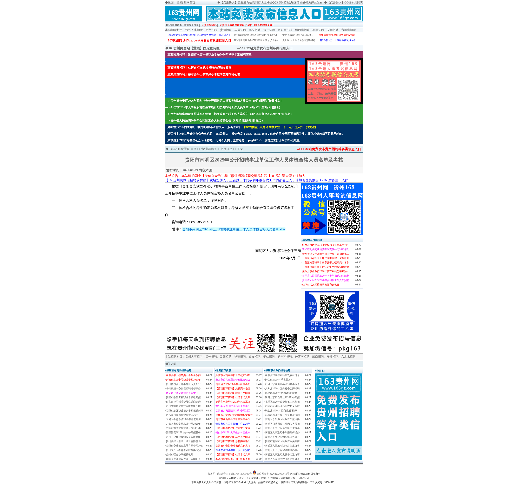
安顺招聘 (332, 30)
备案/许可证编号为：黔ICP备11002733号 (230, 473)
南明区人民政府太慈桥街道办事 (282, 454)
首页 (193, 149)
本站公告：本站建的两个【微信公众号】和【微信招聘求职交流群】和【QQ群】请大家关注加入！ (237, 176)
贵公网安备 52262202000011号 (273, 473)
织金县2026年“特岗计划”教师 (281, 410)
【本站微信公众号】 (345, 40)
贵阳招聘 (226, 30)
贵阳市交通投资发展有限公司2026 (184, 445)
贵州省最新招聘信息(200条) (297, 34)
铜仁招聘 (269, 30)
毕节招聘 (240, 30)
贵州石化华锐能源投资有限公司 (183, 437)
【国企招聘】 (326, 40)
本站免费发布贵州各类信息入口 (269, 48)
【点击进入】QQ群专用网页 (345, 2)
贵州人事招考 (194, 30)
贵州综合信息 (191, 25)
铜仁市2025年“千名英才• (278, 379)
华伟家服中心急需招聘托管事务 (183, 388)
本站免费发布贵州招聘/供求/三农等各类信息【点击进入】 (199, 34)
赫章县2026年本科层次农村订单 (282, 375)
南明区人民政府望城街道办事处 (282, 450)
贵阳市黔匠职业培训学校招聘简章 (184, 410)
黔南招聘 (318, 30)
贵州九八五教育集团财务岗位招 (183, 450)
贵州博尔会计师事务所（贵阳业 (183, 384)
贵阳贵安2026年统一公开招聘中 (183, 432)
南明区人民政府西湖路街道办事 (282, 445)
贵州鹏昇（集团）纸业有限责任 (183, 441)
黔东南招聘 (285, 30)
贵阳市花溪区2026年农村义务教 (282, 406)
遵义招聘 (254, 30)
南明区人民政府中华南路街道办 (282, 432)
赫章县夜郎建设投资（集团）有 (183, 458)
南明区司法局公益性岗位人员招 (282, 423)
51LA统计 (304, 478)
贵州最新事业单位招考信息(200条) (337, 34)
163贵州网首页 (174, 25)
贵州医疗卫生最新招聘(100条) (298, 40)
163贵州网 (183, 12)
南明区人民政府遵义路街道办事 (282, 428)
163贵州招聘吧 (208, 25)
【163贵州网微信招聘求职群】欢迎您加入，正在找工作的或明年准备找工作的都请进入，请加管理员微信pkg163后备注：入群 (256, 180)
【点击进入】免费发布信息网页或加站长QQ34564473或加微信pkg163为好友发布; (271, 2)
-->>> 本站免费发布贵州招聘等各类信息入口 (329, 149)
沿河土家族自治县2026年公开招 (282, 397)
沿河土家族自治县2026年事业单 (282, 384)
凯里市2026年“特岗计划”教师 (281, 392)
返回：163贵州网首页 (181, 2)
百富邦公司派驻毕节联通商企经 (183, 401)
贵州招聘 (211, 30)
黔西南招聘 (302, 30)
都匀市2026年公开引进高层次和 (282, 414)
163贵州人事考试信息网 (231, 25)
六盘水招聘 (348, 30)
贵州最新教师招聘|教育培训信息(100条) (255, 34)
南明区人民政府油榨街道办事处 (282, 437)
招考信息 (226, 149)
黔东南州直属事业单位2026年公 (183, 414)
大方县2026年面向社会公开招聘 (282, 388)
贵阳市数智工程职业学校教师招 (183, 397)
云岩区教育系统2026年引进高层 (183, 419)
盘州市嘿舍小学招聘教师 (179, 454)
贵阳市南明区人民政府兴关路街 (282, 441)
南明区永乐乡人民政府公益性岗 (282, 419)
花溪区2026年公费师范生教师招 (282, 401)
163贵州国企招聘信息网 (259, 25)
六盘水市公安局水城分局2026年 (183, 423)
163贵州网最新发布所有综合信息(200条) (256, 40)
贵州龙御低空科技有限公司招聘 (183, 406)
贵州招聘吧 (208, 149)
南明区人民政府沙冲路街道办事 (282, 458)
